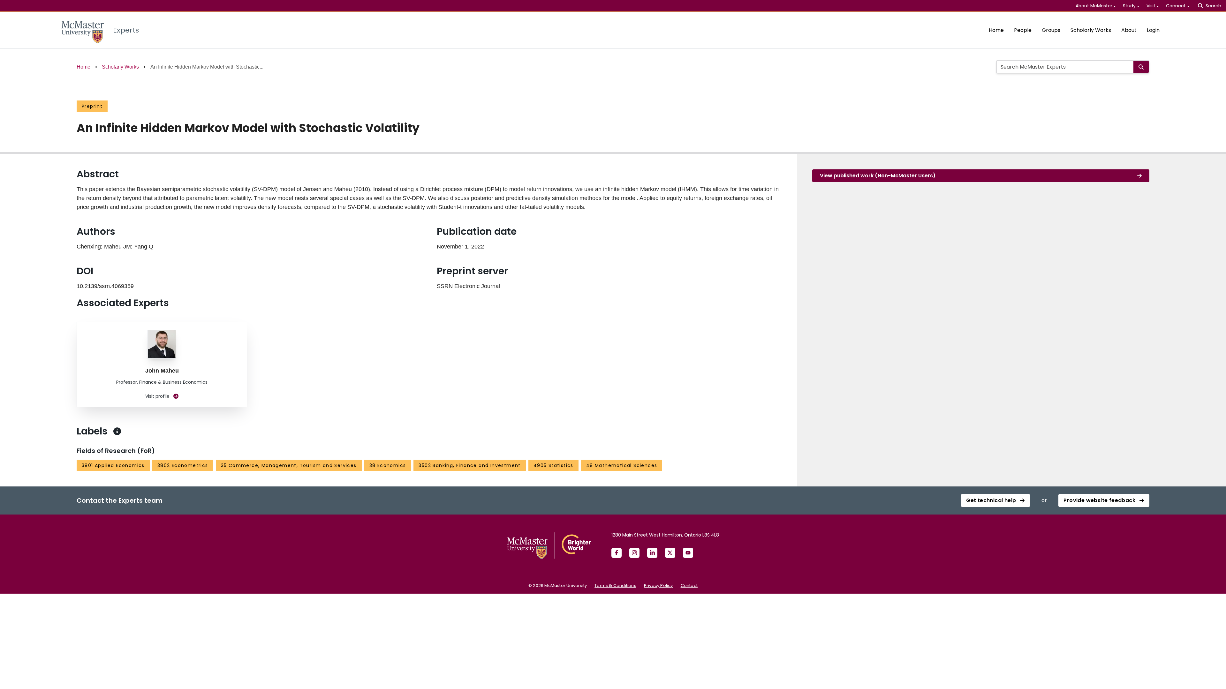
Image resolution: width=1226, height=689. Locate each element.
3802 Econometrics (182, 465)
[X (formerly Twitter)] (670, 553)
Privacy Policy (658, 585)
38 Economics (387, 465)
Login (1153, 30)
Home (996, 30)
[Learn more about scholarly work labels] (117, 431)
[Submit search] (1141, 67)
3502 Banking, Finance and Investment (469, 465)
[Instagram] (634, 553)
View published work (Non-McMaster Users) (877, 175)
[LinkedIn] (652, 553)
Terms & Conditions (615, 585)
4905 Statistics (553, 465)
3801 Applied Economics (113, 465)
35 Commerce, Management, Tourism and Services (289, 465)
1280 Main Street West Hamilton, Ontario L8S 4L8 (665, 534)
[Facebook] (616, 553)
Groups (1051, 30)
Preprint (92, 106)
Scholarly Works (1091, 30)
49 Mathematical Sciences (621, 465)
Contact (689, 585)
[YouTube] (688, 553)
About (1129, 30)
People (1023, 30)
